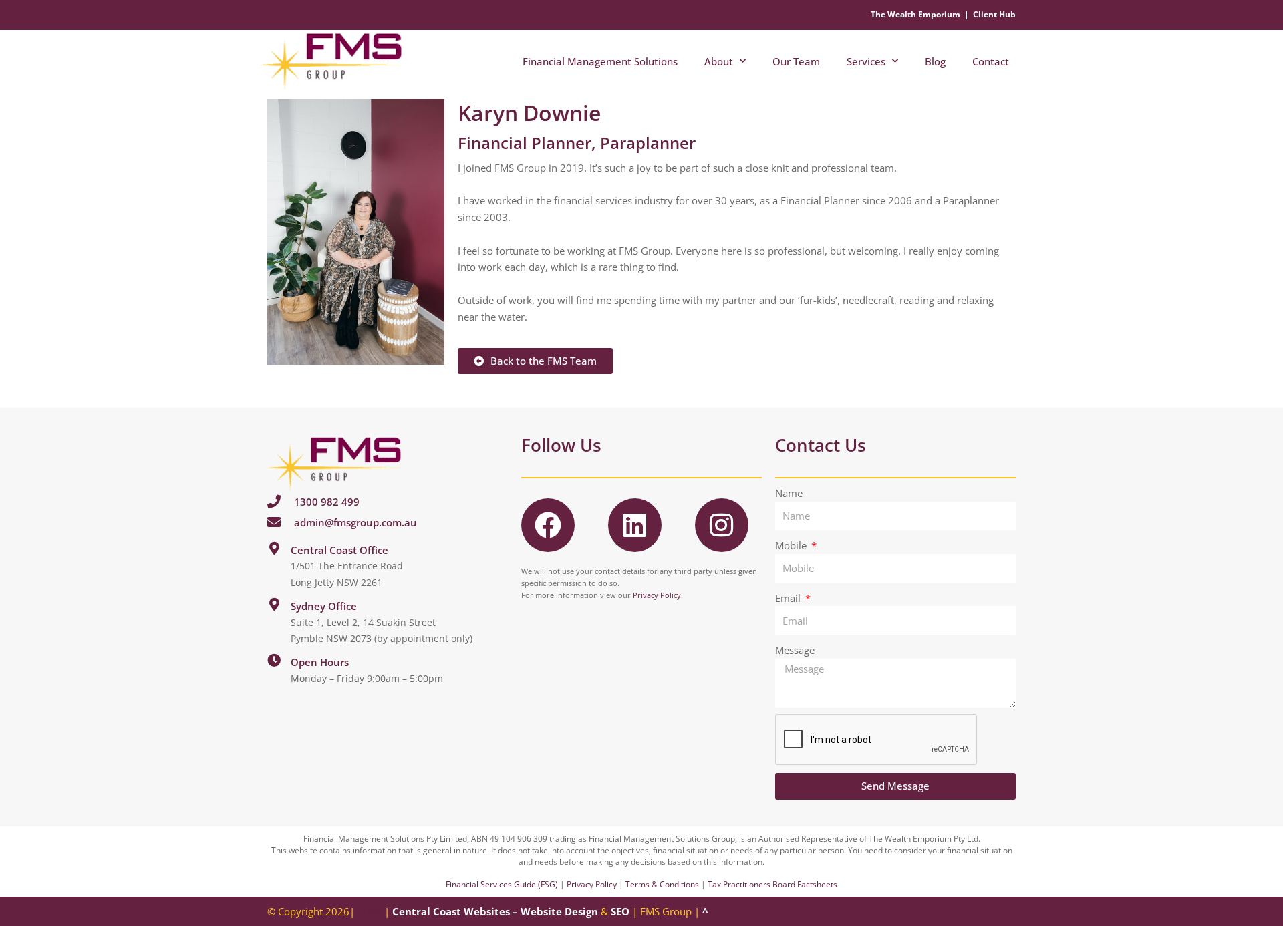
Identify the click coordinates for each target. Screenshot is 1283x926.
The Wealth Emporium (915, 14)
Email (789, 598)
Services (866, 61)
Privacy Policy (657, 595)
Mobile (792, 545)
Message (795, 650)
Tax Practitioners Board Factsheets (772, 884)
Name (789, 493)
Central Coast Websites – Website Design (495, 911)
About (718, 61)
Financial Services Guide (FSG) (502, 884)
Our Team (796, 61)
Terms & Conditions (662, 884)
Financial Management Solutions (600, 61)
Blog (935, 61)
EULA (370, 911)
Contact (990, 61)
